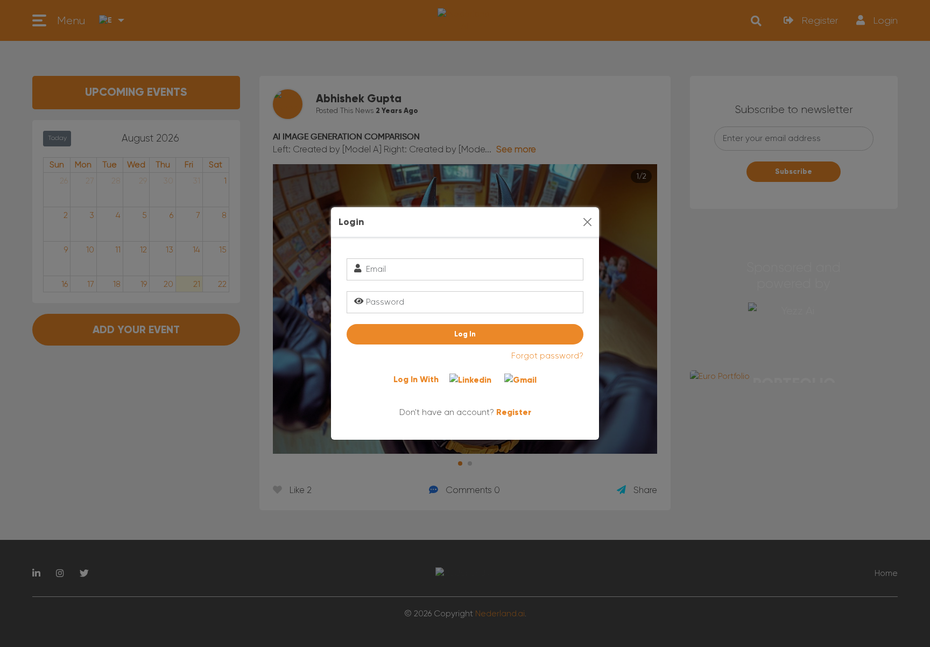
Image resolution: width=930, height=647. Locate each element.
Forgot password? (547, 356)
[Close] (587, 222)
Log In (465, 334)
